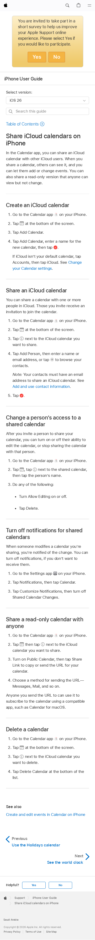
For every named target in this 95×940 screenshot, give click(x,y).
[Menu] (89, 5)
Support (20, 898)
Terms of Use (33, 931)
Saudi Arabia (10, 919)
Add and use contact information (41, 386)
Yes (37, 57)
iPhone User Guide (23, 79)
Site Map (51, 931)
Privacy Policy (12, 931)
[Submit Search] (11, 111)
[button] (67, 5)
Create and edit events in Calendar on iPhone (45, 814)
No (56, 57)
